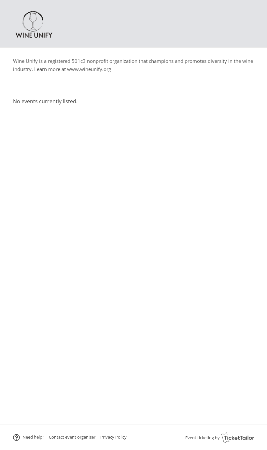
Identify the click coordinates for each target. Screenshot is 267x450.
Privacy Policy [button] (113, 437)
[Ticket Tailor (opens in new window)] (237, 437)
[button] (72, 437)
